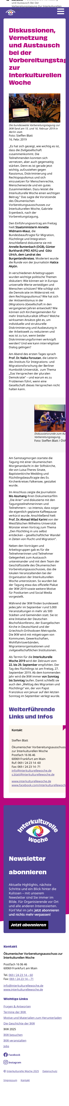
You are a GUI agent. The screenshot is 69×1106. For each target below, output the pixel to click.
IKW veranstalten (15, 1040)
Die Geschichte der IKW (19, 1023)
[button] (34, 121)
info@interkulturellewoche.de (31, 770)
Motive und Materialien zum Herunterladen (33, 1018)
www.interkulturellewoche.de (31, 781)
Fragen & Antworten (17, 1006)
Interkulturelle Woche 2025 (23, 1071)
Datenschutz (49, 1071)
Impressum (10, 1080)
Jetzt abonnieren (28, 925)
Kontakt (25, 1080)
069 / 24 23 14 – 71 (21, 979)
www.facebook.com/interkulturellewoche (39, 785)
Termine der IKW (15, 1012)
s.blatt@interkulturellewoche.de (33, 774)
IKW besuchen (13, 1035)
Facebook (14, 1054)
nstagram (15, 1062)
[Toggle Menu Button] (61, 11)
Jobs (6, 1046)
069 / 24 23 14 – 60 (21, 975)
